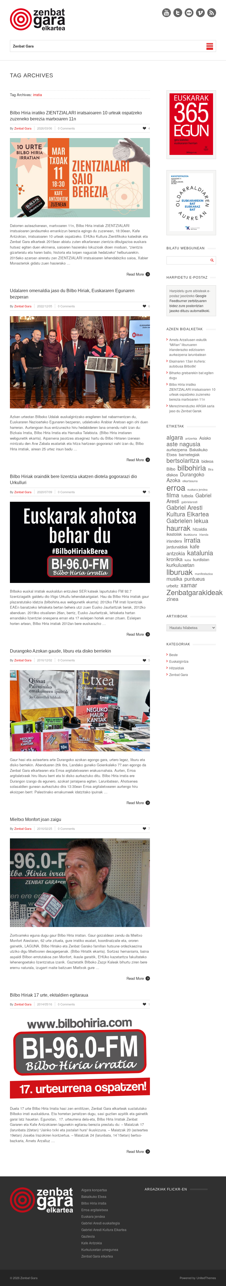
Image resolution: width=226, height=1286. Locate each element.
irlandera (174, 541)
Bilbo (170, 469)
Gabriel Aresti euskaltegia (100, 1223)
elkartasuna (190, 481)
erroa (175, 487)
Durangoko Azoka (185, 477)
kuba (188, 560)
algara (174, 437)
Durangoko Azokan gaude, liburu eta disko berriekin (60, 651)
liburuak (179, 571)
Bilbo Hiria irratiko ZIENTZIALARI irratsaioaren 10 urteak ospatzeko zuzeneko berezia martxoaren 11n (192, 392)
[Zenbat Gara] (37, 28)
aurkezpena (176, 449)
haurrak (178, 527)
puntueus (194, 578)
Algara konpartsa (94, 1189)
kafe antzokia (182, 550)
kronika (174, 559)
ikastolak (174, 534)
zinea (172, 598)
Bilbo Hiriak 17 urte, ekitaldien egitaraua (49, 995)
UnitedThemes (206, 1278)
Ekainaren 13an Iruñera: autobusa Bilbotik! (187, 363)
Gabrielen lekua (187, 520)
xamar (189, 584)
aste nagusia (183, 443)
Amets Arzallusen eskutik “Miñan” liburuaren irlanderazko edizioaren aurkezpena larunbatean (188, 347)
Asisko (205, 438)
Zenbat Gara (178, 674)
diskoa (172, 474)
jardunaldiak (177, 547)
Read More (135, 274)
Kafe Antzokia (91, 1242)
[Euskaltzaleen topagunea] (191, 153)
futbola (187, 495)
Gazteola (88, 1236)
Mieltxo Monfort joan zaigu (35, 819)
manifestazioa (204, 574)
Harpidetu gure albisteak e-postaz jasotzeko (190, 293)
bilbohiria (191, 467)
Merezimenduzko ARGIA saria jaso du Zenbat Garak (191, 408)
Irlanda (203, 534)
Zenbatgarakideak (194, 592)
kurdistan (201, 559)
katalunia (200, 552)
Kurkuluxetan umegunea (99, 1249)
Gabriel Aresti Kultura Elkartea (187, 510)
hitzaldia (200, 529)
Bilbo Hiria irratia (93, 1203)
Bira (210, 469)
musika (174, 578)
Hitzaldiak (176, 668)
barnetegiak (189, 454)
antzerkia (191, 438)
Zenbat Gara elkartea (97, 1256)
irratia (192, 540)
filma (172, 494)
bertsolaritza (182, 460)
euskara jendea (197, 489)
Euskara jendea (93, 1216)
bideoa (207, 461)
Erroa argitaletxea (94, 1209)
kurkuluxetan (180, 564)
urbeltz (172, 585)
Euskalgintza (179, 661)
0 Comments (66, 128)
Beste (173, 654)
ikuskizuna (190, 534)
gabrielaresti (189, 502)
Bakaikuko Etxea (93, 1196)
